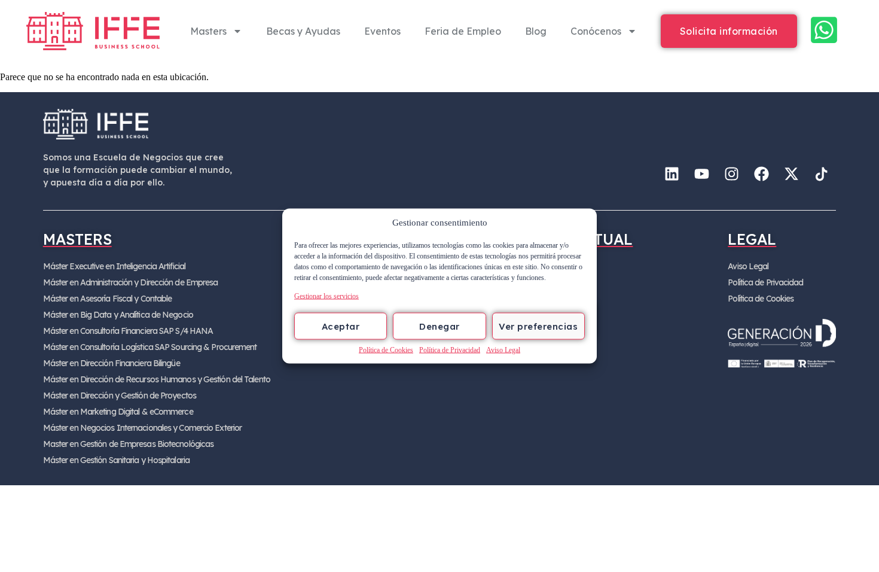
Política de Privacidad (449, 350)
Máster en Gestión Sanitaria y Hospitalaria (116, 460)
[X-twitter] (791, 174)
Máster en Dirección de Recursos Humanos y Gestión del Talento (156, 379)
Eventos (382, 31)
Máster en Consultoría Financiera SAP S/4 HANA (128, 330)
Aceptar (341, 325)
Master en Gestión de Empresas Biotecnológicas (128, 444)
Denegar (439, 325)
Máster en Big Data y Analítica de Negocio (118, 314)
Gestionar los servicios (326, 296)
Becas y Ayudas (303, 31)
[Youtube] (701, 174)
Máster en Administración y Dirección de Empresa (130, 282)
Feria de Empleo (463, 31)
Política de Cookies (386, 350)
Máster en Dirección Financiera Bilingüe (111, 363)
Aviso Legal (503, 350)
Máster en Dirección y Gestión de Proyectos (119, 395)
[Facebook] (761, 174)
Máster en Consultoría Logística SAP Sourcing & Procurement (150, 347)
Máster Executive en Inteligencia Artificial (114, 266)
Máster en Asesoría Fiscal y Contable (107, 298)
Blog (536, 31)
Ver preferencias (538, 325)
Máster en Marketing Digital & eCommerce (118, 411)
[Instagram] (731, 174)
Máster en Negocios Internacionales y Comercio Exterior (142, 427)
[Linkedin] (671, 174)
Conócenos (595, 31)
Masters (208, 31)
